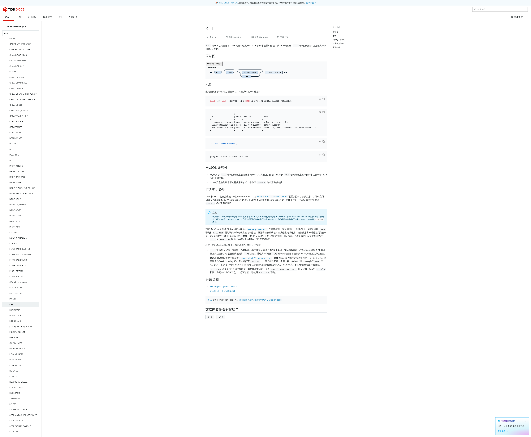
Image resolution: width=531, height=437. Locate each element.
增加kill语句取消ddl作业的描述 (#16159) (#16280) (261, 300)
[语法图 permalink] (217, 56)
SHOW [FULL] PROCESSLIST (224, 286)
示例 (334, 36)
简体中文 (518, 17)
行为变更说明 (338, 43)
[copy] (324, 99)
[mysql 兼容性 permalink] (229, 167)
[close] (526, 421)
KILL (210, 300)
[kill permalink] (217, 29)
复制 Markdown (236, 37)
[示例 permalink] (214, 84)
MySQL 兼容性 (339, 39)
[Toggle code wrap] (320, 99)
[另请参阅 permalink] (221, 279)
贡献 (212, 37)
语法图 (335, 32)
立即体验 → (311, 3)
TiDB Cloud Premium (228, 3)
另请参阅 (336, 47)
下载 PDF (284, 37)
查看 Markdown (261, 37)
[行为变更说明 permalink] (227, 189)
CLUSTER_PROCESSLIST (222, 291)
